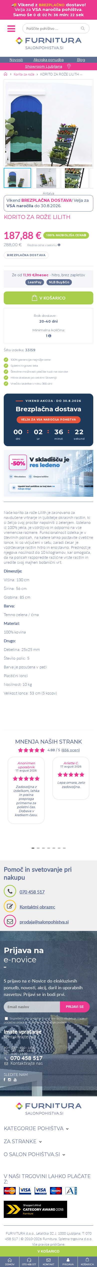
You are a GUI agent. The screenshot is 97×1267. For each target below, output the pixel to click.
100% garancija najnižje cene (30, 359)
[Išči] (83, 28)
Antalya (48, 193)
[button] (48, 123)
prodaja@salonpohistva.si (44, 921)
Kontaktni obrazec (37, 907)
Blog (81, 60)
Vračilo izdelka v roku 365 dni (31, 383)
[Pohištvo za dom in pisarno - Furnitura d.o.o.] (48, 43)
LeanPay (35, 282)
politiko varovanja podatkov (50, 1022)
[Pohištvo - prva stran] (6, 74)
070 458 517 (32, 892)
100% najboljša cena (65, 235)
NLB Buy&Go (59, 282)
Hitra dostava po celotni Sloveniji (34, 377)
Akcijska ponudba (49, 60)
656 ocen (70, 750)
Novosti (16, 60)
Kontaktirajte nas (26, 1063)
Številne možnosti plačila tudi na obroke (39, 371)
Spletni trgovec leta (24, 365)
